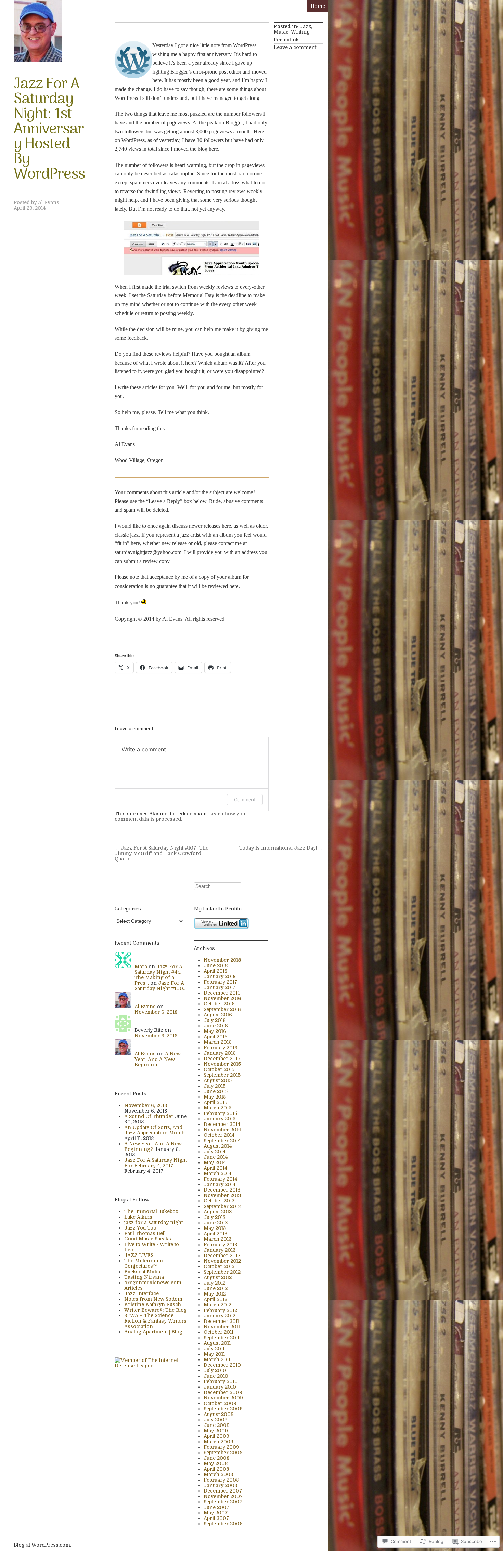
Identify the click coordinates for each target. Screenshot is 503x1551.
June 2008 (216, 1458)
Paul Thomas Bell (145, 1233)
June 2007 (217, 1507)
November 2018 (222, 960)
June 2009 (217, 1425)
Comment (245, 799)
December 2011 (221, 1321)
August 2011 (217, 1343)
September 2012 (222, 1272)
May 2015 (215, 1097)
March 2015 (217, 1107)
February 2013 (220, 1244)
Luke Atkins (138, 1217)
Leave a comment (295, 47)
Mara (140, 966)
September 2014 (222, 1140)
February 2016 (220, 1047)
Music (281, 32)
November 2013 (222, 1195)
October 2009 (220, 1403)
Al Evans (48, 202)
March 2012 (217, 1304)
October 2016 (219, 1004)
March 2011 (217, 1359)
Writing (300, 32)
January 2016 (220, 1053)
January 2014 (220, 1184)
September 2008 (223, 1452)
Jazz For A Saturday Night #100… (160, 985)
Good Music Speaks (147, 1238)
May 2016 (215, 1031)
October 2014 (219, 1135)
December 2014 (222, 1124)
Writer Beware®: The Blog (155, 1310)
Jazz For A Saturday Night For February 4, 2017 (155, 1162)
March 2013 (218, 1239)
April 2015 (215, 1102)
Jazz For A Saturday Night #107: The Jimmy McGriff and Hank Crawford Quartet (161, 853)
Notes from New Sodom (153, 1299)
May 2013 (215, 1228)
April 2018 (215, 971)
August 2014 (218, 1146)
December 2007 (223, 1491)
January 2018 (219, 976)
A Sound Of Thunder (148, 1116)
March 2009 (218, 1441)
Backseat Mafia (142, 1271)
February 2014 (220, 1179)
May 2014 (215, 1162)
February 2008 (221, 1480)
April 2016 (216, 1036)
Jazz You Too (140, 1228)
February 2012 (220, 1310)
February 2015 (220, 1113)
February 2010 (221, 1381)
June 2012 (216, 1288)
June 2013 (216, 1222)
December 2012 (222, 1255)
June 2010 (216, 1376)
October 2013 (219, 1201)
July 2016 (215, 1020)
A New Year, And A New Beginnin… (157, 1059)
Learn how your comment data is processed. (181, 816)
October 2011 (218, 1332)
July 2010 (215, 1370)
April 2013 (216, 1233)
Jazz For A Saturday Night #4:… (158, 969)
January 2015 (219, 1118)
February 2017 (220, 982)
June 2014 (216, 1157)
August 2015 (218, 1080)
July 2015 (214, 1086)
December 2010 (222, 1365)
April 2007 (216, 1518)
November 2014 (222, 1129)
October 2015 (219, 1069)
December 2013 (222, 1190)
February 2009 (221, 1447)
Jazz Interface (141, 1293)
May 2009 (216, 1430)
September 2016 (222, 1009)
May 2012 (215, 1294)
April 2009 (216, 1436)
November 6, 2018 (155, 1012)
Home (318, 6)
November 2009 (223, 1398)
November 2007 (223, 1496)
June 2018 (216, 965)
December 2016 (222, 993)
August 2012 (218, 1277)
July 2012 (214, 1283)
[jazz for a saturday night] (38, 31)
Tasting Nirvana (144, 1277)
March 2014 (218, 1173)
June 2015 (216, 1091)
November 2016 (222, 998)
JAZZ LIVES (138, 1255)
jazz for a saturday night (153, 1222)
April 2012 (215, 1299)
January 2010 (220, 1387)
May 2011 (214, 1354)
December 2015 (222, 1058)
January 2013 (220, 1250)
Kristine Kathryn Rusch (152, 1304)
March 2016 (218, 1042)
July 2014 (215, 1151)
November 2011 (222, 1326)
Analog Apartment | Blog (153, 1332)
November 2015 (222, 1064)
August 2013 (218, 1211)
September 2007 (223, 1501)
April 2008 (216, 1469)
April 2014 (216, 1168)
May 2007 (216, 1512)
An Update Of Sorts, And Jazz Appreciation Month (154, 1130)
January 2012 (219, 1315)
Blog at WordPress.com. (42, 1545)
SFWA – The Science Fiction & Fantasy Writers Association (155, 1321)
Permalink (286, 39)
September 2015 (222, 1075)
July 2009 (216, 1419)
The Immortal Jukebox (151, 1211)
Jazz (305, 26)
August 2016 (218, 1014)
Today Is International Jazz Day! (281, 848)
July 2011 (214, 1348)
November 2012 (222, 1261)
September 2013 (222, 1206)
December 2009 (223, 1392)
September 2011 (222, 1337)
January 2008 (220, 1485)
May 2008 (216, 1463)
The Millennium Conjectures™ (143, 1263)
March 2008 (218, 1474)
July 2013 (215, 1217)
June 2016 (216, 1025)
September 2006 (223, 1523)
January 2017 (220, 987)
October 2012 (219, 1266)
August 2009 (219, 1414)
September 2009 (223, 1408)
